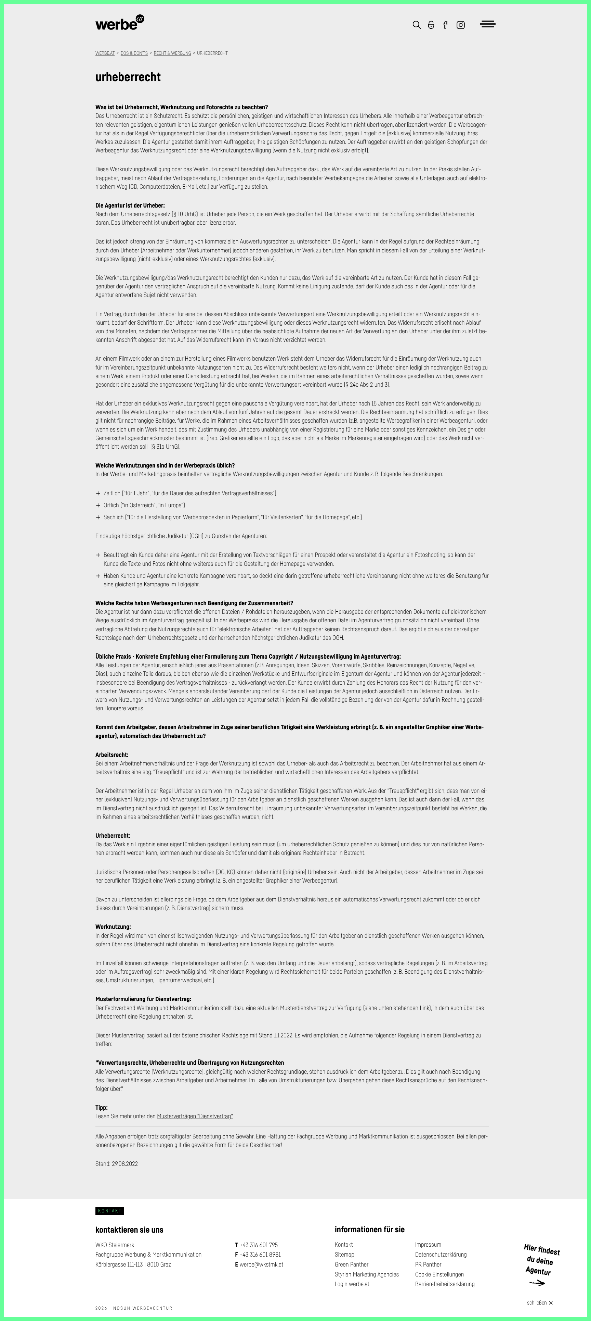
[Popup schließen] (551, 1301)
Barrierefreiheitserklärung (445, 1284)
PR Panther (428, 1264)
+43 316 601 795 (259, 1245)
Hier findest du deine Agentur (542, 1260)
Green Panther (352, 1264)
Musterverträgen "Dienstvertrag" (195, 1116)
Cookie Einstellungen (439, 1274)
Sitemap (344, 1254)
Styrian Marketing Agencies (367, 1274)
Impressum (428, 1244)
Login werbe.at (352, 1284)
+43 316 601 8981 (260, 1254)
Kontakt (344, 1244)
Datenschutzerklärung (441, 1254)
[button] (416, 26)
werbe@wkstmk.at (262, 1264)
